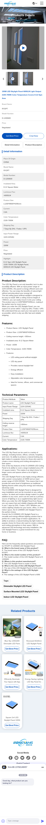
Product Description (33, 145)
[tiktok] (28, 757)
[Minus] (42, 767)
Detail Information (12, 145)
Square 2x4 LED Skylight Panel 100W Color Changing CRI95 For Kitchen (12, 718)
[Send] (43, 821)
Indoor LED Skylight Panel (16, 597)
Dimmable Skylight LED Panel (17, 586)
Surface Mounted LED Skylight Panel (21, 592)
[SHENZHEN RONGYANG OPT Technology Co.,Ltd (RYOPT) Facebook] (10, 757)
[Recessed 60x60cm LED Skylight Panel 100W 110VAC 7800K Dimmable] (34, 627)
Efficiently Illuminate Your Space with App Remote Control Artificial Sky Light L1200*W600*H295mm (12, 680)
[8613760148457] (34, 757)
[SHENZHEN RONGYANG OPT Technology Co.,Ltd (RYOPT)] (10, 3)
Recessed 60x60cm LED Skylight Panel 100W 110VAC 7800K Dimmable (34, 642)
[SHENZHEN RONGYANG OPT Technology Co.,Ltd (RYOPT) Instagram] (16, 757)
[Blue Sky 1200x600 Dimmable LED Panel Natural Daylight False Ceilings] (12, 627)
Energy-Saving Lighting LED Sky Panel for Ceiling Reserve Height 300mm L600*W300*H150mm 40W (34, 680)
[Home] (23, 742)
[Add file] (3, 821)
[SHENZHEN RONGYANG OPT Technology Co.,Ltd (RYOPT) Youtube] (22, 757)
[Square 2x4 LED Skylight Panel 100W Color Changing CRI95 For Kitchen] (12, 704)
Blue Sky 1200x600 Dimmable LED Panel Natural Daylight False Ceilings (12, 642)
